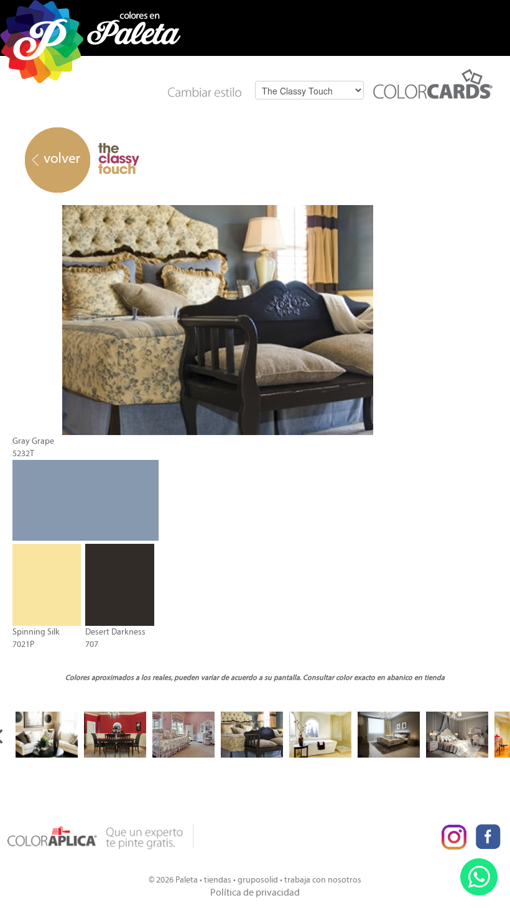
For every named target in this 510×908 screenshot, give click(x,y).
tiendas (217, 879)
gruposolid (258, 879)
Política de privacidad (255, 892)
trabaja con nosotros (322, 879)
